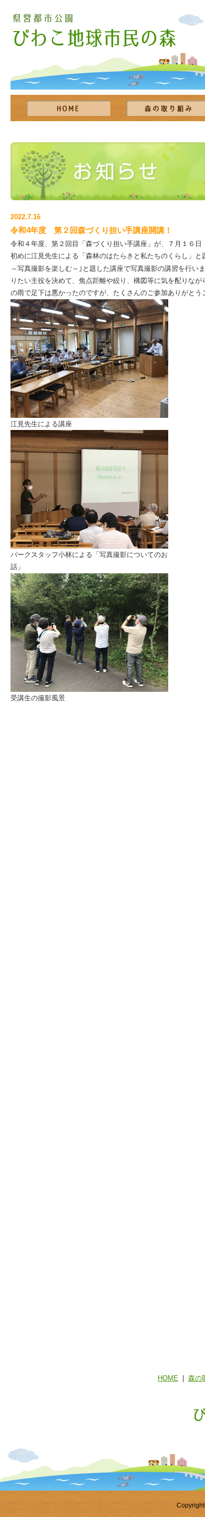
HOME (168, 1378)
